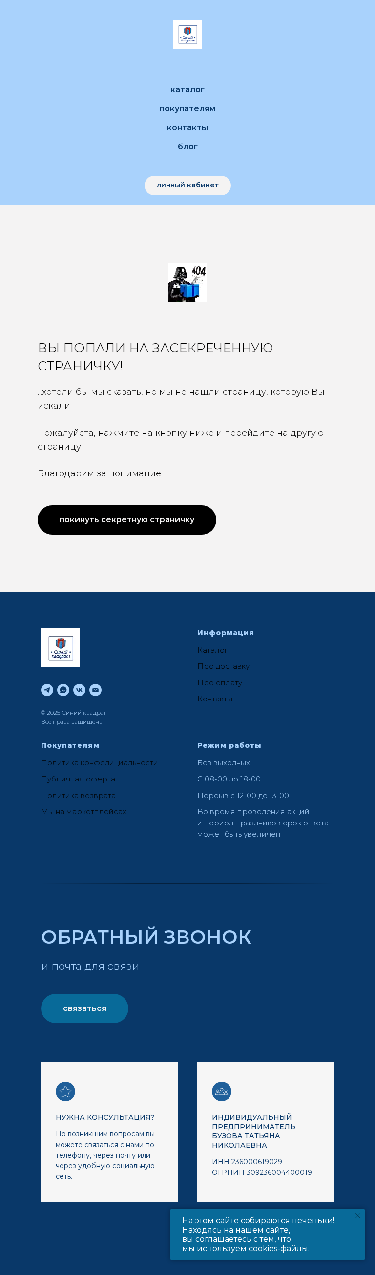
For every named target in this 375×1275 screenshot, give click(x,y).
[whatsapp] (63, 690)
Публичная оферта (78, 778)
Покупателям (187, 108)
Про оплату (219, 682)
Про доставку (223, 666)
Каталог (187, 89)
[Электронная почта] (95, 690)
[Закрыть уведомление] (358, 1216)
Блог (188, 146)
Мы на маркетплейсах (83, 811)
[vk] (79, 690)
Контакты (187, 127)
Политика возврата (78, 795)
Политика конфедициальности (99, 762)
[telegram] (47, 690)
